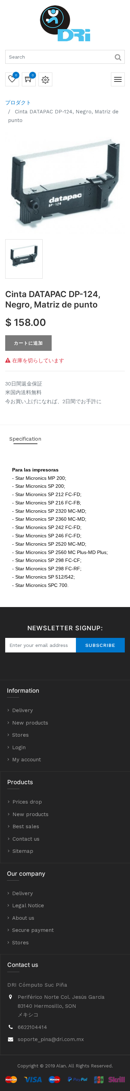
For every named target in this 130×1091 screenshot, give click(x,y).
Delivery (22, 710)
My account (26, 759)
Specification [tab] (25, 439)
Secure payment (33, 930)
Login (19, 747)
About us (23, 918)
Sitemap (22, 851)
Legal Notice (28, 905)
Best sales (25, 826)
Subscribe (100, 645)
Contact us (26, 839)
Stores (20, 735)
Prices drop (27, 802)
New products (30, 723)
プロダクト (18, 102)
